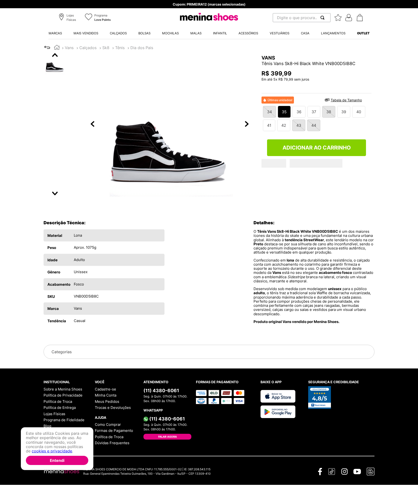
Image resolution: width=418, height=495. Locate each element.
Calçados (88, 47)
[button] (68, 18)
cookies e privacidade (52, 451)
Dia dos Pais (141, 47)
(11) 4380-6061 (161, 390)
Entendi (57, 460)
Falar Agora (167, 436)
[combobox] (302, 17)
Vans (69, 47)
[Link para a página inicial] (57, 48)
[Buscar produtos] (323, 18)
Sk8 (105, 47)
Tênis (120, 47)
